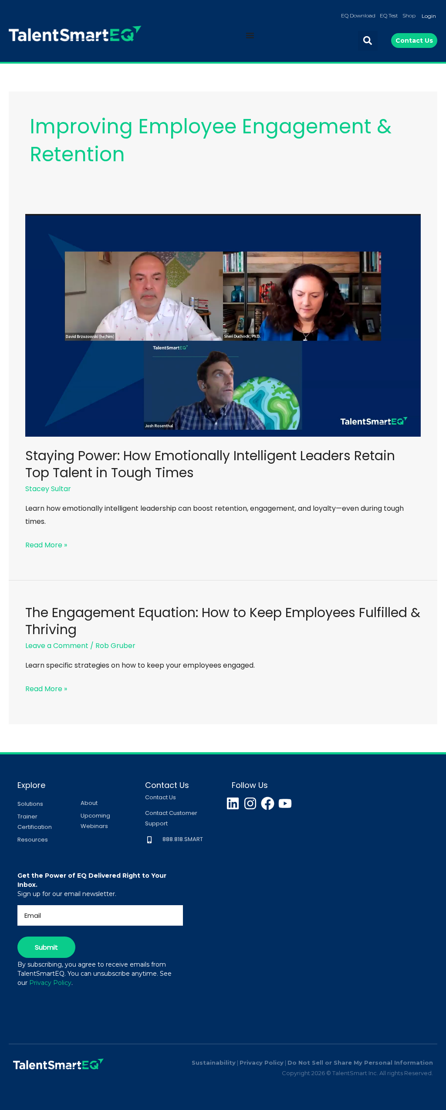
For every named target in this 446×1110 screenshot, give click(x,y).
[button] (368, 41)
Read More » (46, 544)
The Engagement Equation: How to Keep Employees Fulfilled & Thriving (222, 621)
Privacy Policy (50, 983)
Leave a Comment (56, 646)
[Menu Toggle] (250, 35)
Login (429, 16)
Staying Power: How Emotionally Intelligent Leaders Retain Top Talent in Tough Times (210, 464)
